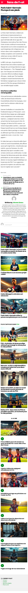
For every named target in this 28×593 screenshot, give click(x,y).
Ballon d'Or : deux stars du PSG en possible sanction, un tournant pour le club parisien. (14, 411)
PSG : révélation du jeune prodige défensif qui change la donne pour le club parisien (13, 345)
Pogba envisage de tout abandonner (13, 569)
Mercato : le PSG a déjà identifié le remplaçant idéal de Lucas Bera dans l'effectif (13, 367)
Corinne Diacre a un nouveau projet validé (14, 273)
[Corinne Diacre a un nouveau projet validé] (14, 263)
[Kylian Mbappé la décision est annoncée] (14, 285)
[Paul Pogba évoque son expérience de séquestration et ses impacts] (14, 529)
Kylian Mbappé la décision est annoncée (12, 295)
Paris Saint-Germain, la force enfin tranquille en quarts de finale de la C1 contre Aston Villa (13, 251)
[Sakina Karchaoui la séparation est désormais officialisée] (14, 504)
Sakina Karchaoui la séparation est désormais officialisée (12, 519)
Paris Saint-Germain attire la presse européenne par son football (14, 316)
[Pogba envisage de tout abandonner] (14, 554)
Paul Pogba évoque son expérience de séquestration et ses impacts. (13, 544)
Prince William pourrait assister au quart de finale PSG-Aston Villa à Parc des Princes (13, 443)
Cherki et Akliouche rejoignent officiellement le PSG (10, 469)
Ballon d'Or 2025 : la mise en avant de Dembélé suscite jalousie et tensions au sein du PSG (13, 389)
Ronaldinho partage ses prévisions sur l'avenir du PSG (13, 494)
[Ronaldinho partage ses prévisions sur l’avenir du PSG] (14, 479)
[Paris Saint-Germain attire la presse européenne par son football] (14, 306)
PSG (17, 324)
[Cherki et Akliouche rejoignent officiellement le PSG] (14, 454)
